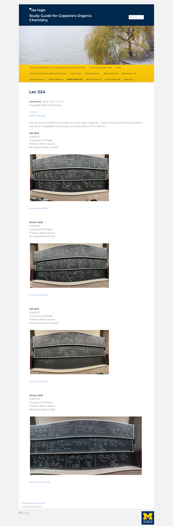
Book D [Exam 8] (112, 79)
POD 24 (33, 112)
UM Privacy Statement (33, 503)
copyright (128, 79)
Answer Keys (75, 73)
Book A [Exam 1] (92, 73)
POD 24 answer (37, 115)
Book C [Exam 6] (74, 79)
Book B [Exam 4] (37, 79)
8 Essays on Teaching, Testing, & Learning (48, 73)
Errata (118, 67)
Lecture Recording (39, 482)
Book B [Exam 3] (129, 73)
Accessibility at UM (31, 506)
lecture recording (38, 295)
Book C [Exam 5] (56, 79)
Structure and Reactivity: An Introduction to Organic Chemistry (57, 67)
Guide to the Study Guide (100, 67)
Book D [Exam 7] (93, 79)
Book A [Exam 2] (111, 73)
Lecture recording (39, 208)
